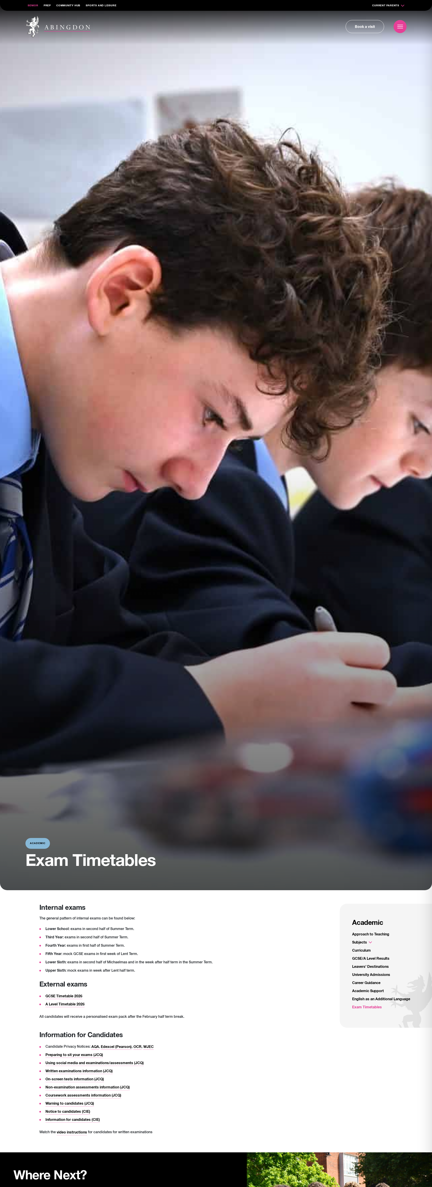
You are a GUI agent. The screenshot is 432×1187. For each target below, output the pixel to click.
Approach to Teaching (370, 934)
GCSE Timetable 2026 (63, 996)
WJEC (148, 1047)
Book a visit (365, 26)
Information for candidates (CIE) (72, 1120)
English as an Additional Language (381, 999)
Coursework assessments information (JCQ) (83, 1095)
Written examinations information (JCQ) (79, 1071)
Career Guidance (366, 983)
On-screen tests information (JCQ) (74, 1079)
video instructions (72, 1132)
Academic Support (368, 991)
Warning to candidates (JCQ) (69, 1103)
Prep (47, 5)
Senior (33, 5)
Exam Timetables (367, 1007)
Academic (367, 922)
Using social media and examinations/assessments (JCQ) (94, 1063)
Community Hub (68, 5)
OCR (137, 1047)
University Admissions (371, 975)
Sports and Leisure (101, 5)
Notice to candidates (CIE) (67, 1111)
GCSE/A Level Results (370, 958)
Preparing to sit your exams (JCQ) (74, 1055)
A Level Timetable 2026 (65, 1004)
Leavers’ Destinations (370, 967)
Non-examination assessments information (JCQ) (87, 1087)
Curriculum (361, 950)
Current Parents (385, 5)
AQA (95, 1047)
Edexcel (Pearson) (116, 1047)
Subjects (359, 942)
